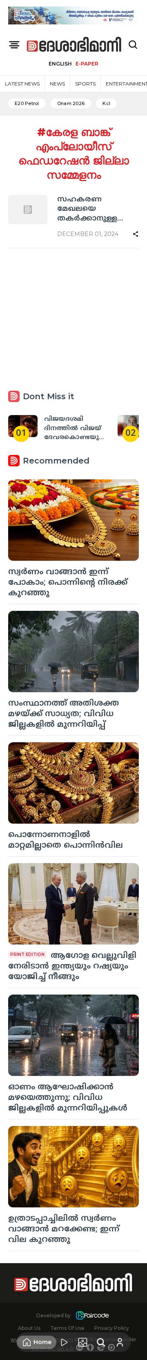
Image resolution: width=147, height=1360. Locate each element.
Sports (85, 84)
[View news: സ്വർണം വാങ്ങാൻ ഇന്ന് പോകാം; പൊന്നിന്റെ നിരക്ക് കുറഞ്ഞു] (73, 520)
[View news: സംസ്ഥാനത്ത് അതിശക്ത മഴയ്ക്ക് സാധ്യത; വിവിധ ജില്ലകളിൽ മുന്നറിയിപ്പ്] (73, 651)
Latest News (22, 84)
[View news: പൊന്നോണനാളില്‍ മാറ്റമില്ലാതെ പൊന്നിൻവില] (73, 783)
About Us (29, 1328)
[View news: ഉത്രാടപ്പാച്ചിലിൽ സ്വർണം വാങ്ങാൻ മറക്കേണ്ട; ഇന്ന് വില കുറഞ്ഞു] (73, 1166)
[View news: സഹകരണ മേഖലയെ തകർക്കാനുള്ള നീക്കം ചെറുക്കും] (27, 209)
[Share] (135, 234)
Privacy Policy (111, 1328)
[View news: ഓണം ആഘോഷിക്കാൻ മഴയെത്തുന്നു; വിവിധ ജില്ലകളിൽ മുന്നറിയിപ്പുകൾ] (73, 1035)
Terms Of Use (67, 1328)
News (57, 84)
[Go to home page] (74, 45)
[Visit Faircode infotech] (92, 1315)
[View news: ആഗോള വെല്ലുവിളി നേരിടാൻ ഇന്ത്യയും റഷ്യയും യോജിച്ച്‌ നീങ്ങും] (73, 904)
